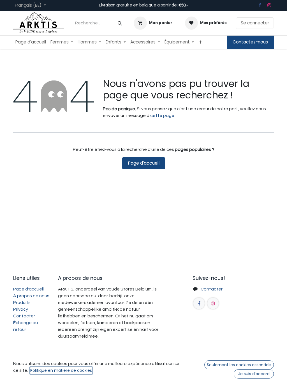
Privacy (20, 309)
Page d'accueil (143, 163)
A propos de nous (31, 296)
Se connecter (255, 23)
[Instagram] (269, 5)
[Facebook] (260, 5)
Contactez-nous (250, 42)
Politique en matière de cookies (61, 370)
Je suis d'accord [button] (254, 374)
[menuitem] (30, 42)
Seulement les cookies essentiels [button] (239, 365)
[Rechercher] (120, 23)
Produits (22, 302)
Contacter (24, 316)
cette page (162, 115)
